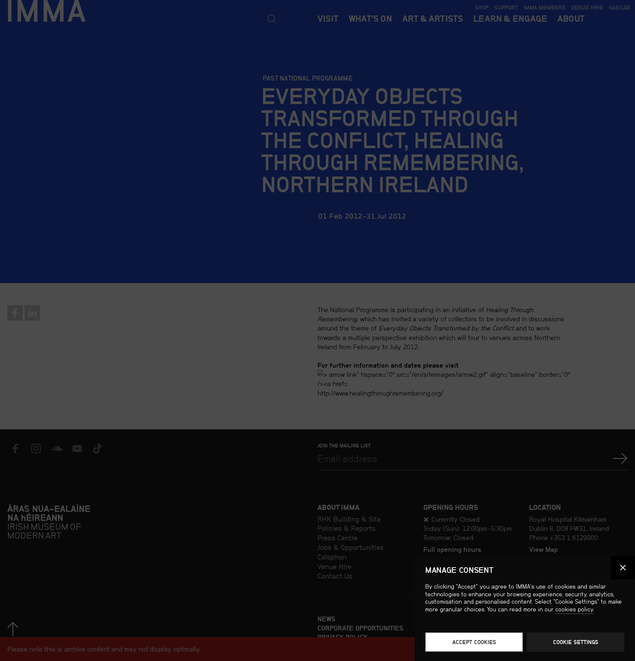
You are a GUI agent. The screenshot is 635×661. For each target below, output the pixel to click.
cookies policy (574, 609)
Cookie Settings (575, 642)
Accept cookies (474, 642)
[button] (623, 568)
